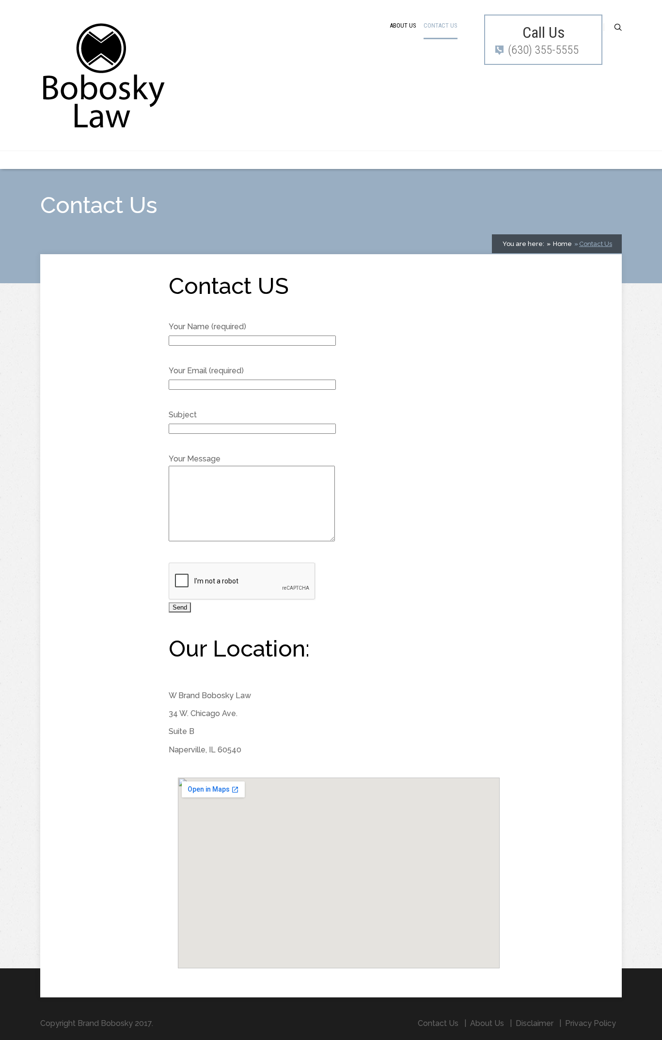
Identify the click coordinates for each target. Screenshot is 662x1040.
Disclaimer (534, 1023)
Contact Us (440, 25)
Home (562, 243)
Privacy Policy (590, 1023)
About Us (403, 25)
